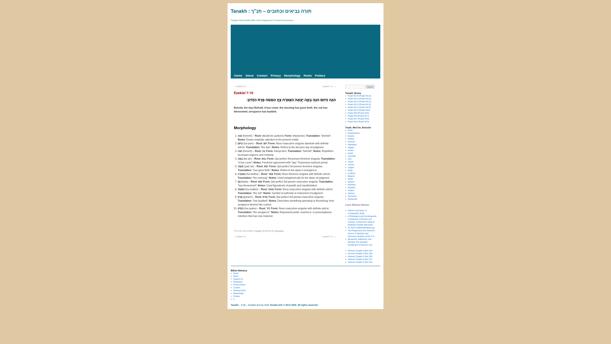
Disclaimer (237, 281)
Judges (351, 167)
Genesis (351, 141)
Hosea (351, 150)
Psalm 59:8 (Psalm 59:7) (358, 116)
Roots (308, 75)
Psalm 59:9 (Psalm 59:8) (358, 113)
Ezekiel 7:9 (240, 86)
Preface (320, 75)
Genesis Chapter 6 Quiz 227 (360, 259)
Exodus (351, 136)
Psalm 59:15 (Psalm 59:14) (359, 95)
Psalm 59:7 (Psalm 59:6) (358, 118)
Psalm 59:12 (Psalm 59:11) (359, 104)
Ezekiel (258, 230)
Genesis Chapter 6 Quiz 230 (360, 250)
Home (238, 75)
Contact (262, 75)
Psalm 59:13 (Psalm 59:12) (359, 101)
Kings (350, 170)
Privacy (276, 75)
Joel (349, 159)
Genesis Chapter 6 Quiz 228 (360, 256)
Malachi (351, 176)
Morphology (292, 75)
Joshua (351, 164)
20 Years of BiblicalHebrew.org (361, 227)
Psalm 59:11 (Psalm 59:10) (359, 107)
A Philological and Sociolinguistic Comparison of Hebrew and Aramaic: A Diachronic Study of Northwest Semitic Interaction (362, 220)
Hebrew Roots (239, 290)
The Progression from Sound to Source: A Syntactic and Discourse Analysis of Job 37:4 (361, 233)
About (249, 75)
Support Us (238, 279)
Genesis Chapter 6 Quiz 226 (360, 262)
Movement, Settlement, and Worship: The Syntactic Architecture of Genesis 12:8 (360, 242)
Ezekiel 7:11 (329, 86)
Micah (350, 179)
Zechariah (352, 196)
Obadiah (351, 187)
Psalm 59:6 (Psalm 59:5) (358, 121)
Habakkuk (352, 144)
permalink (279, 230)
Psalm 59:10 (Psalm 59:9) (359, 110)
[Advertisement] (305, 48)
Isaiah (350, 153)
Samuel (351, 193)
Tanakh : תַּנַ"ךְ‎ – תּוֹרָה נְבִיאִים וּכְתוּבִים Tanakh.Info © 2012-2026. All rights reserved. (274, 304)
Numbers (352, 184)
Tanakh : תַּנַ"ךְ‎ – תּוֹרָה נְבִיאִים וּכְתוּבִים (271, 10)
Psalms (351, 190)
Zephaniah (352, 199)
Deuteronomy (354, 133)
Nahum (351, 181)
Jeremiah (352, 156)
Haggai (351, 147)
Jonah (350, 161)
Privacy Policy (239, 284)
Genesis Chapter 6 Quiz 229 (360, 253)
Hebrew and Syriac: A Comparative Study (357, 212)
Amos (350, 130)
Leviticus (351, 173)
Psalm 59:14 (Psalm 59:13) (359, 98)
